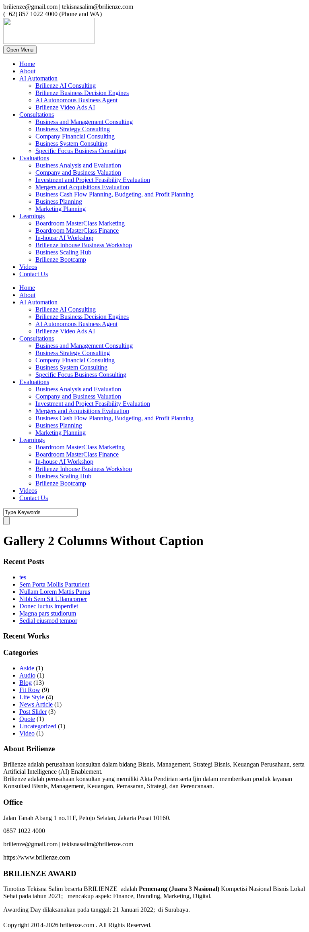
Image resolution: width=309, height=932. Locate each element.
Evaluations (34, 158)
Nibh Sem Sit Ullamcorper (53, 598)
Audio (27, 675)
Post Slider (33, 711)
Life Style (31, 697)
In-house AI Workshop (64, 237)
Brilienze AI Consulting (65, 85)
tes (22, 577)
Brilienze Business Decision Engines (82, 92)
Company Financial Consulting (75, 136)
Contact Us (33, 274)
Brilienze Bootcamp (60, 259)
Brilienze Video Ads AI (65, 107)
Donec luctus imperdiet (48, 606)
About (27, 71)
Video (27, 733)
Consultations (36, 114)
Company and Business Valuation (78, 172)
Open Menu (19, 50)
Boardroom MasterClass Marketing (80, 223)
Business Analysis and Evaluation (78, 165)
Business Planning (58, 201)
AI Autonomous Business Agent (76, 100)
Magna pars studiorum (47, 613)
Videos (28, 266)
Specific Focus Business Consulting (80, 150)
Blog (25, 682)
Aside (26, 668)
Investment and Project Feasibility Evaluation (92, 179)
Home (27, 63)
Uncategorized (37, 726)
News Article (36, 704)
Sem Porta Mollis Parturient (54, 584)
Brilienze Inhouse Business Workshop (83, 245)
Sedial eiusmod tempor (48, 620)
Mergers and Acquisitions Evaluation (82, 187)
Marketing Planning (60, 208)
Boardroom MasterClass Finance (77, 230)
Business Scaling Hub (63, 252)
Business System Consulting (71, 143)
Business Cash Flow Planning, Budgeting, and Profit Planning (114, 194)
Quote (27, 718)
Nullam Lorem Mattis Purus (54, 591)
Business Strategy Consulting (72, 129)
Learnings (32, 216)
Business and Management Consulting (84, 121)
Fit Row (29, 689)
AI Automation (38, 78)
